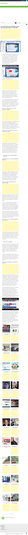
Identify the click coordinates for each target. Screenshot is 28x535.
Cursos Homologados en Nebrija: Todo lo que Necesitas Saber (22, 23)
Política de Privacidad (2, 527)
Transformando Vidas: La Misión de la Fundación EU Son (7, 23)
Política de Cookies (4, 529)
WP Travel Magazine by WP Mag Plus (17, 533)
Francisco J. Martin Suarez (10, 517)
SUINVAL (4, 3)
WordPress (10, 533)
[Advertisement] (14, 14)
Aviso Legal (3, 528)
